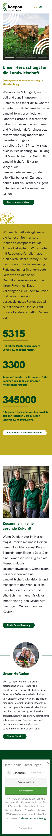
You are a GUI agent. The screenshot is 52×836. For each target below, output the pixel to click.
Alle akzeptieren (26, 790)
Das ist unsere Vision (18, 202)
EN (40, 7)
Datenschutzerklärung (32, 818)
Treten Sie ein (14, 736)
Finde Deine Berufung (18, 625)
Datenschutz (26, 828)
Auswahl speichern (26, 782)
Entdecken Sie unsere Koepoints (24, 432)
